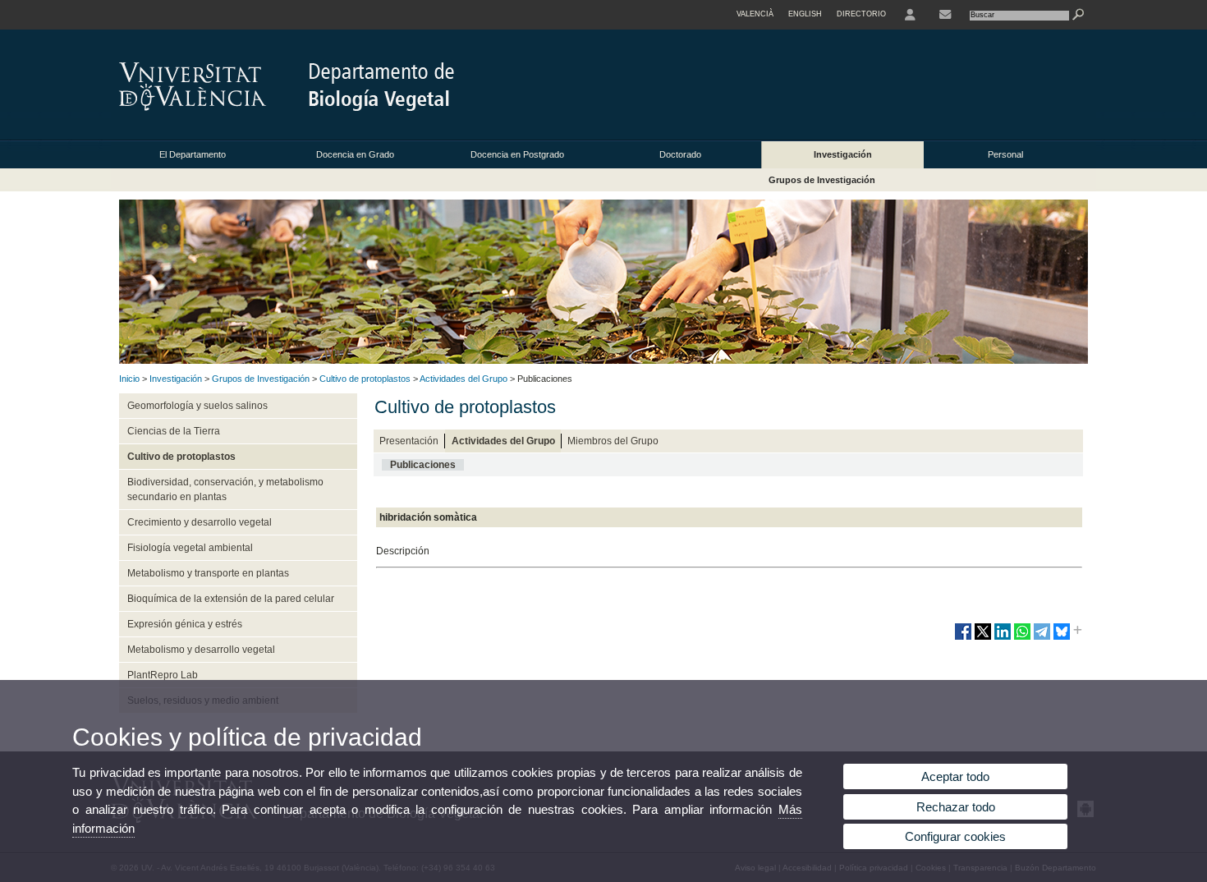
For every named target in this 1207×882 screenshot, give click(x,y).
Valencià (755, 14)
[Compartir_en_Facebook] (963, 638)
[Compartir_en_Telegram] (1042, 638)
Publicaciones (423, 465)
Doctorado (680, 154)
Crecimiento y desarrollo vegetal (199, 522)
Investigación (843, 154)
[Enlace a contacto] (945, 15)
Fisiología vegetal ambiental (190, 548)
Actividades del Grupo (463, 379)
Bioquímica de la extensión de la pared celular (230, 598)
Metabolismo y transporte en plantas (208, 573)
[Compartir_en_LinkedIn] (1002, 638)
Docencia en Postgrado (517, 154)
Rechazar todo (955, 807)
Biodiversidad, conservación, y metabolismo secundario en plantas (225, 489)
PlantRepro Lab (162, 675)
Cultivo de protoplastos (365, 379)
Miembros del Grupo (613, 441)
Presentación (408, 441)
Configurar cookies (955, 836)
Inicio (129, 379)
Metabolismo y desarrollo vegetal (201, 649)
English (805, 14)
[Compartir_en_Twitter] (983, 638)
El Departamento (192, 154)
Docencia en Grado (355, 154)
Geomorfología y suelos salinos (197, 405)
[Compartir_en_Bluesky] (1062, 638)
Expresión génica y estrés (184, 624)
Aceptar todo (955, 776)
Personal (1005, 154)
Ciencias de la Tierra (173, 431)
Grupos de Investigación (822, 180)
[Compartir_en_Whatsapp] (1022, 638)
